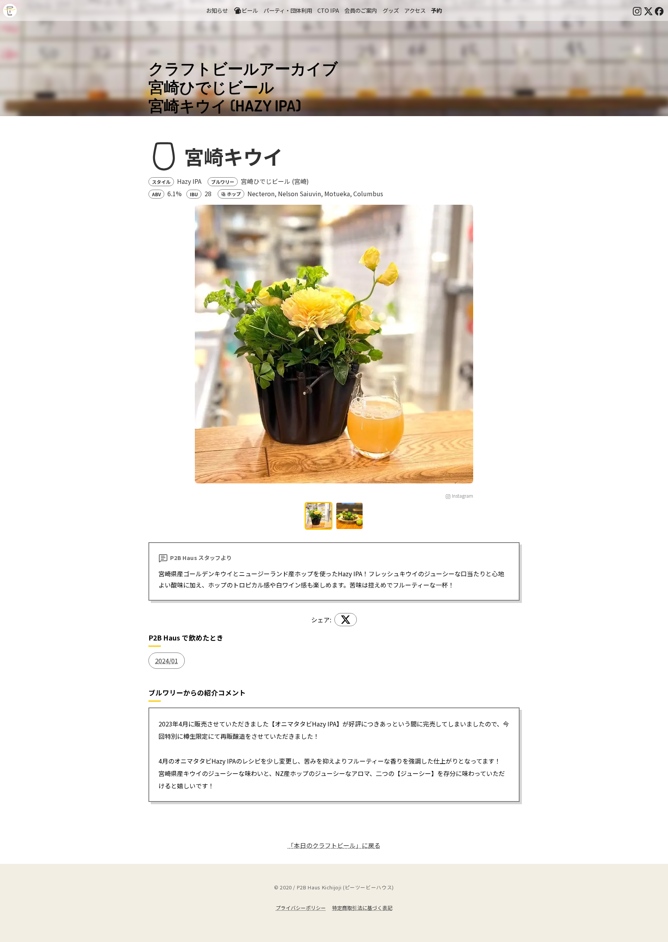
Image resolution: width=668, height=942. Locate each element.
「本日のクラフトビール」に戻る (334, 845)
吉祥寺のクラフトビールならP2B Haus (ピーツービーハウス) (10, 10)
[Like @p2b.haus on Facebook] (659, 10)
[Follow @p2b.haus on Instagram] (637, 10)
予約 (436, 10)
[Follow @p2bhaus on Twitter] (648, 10)
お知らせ (217, 10)
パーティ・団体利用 (288, 10)
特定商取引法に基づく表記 (362, 907)
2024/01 (166, 660)
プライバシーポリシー (301, 907)
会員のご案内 (360, 10)
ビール (250, 10)
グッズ (391, 10)
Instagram (462, 495)
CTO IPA (328, 10)
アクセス (415, 10)
